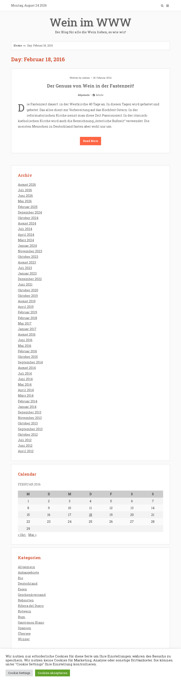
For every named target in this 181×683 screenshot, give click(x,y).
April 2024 (26, 235)
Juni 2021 (25, 284)
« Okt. (22, 535)
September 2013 (30, 429)
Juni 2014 (25, 379)
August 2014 (27, 368)
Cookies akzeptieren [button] (52, 673)
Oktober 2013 (28, 423)
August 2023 (27, 262)
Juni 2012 (25, 445)
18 (90, 515)
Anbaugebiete (28, 572)
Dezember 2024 (30, 212)
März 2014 (26, 395)
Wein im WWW (90, 24)
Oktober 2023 (28, 257)
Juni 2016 (25, 340)
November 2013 (30, 418)
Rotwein (24, 611)
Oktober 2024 (28, 218)
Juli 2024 (25, 229)
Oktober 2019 (28, 296)
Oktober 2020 (28, 290)
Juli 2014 (25, 373)
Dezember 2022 (30, 279)
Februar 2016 (27, 351)
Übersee (24, 633)
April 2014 (26, 390)
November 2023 (30, 251)
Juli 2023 (25, 268)
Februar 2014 (27, 401)
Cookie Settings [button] (19, 673)
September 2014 (30, 362)
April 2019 (26, 307)
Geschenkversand (32, 595)
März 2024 (26, 240)
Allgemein (84, 95)
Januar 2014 (27, 407)
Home (17, 45)
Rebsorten (26, 600)
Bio (20, 578)
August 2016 (27, 334)
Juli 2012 (25, 440)
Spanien (24, 628)
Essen (22, 589)
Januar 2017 (27, 329)
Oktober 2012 (28, 434)
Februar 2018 (27, 318)
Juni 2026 (25, 196)
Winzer (24, 639)
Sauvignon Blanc (31, 622)
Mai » (32, 535)
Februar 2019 (27, 312)
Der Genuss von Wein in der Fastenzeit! (90, 86)
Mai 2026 (25, 201)
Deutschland (28, 583)
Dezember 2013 (29, 412)
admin (86, 77)
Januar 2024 (27, 246)
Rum (21, 617)
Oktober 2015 (28, 357)
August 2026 (27, 184)
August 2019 (27, 301)
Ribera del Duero (31, 606)
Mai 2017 (25, 323)
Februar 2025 (28, 207)
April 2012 (26, 451)
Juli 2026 (25, 190)
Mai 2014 (25, 384)
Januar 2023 (27, 273)
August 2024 (27, 223)
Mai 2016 (24, 346)
